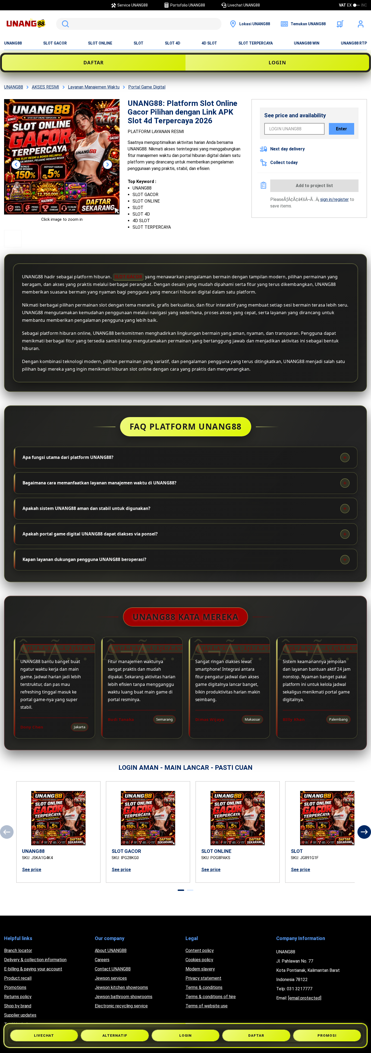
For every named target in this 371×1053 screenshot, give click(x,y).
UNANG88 (13, 43)
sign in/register (334, 199)
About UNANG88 (111, 950)
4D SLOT (209, 43)
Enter (341, 128)
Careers (102, 959)
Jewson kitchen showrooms (121, 987)
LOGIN (277, 62)
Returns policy (18, 996)
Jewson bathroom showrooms (123, 996)
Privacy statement (203, 978)
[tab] (181, 890)
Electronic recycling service (121, 1005)
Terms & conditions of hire (211, 996)
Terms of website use (207, 1005)
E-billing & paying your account (33, 969)
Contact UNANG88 (113, 969)
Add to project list (314, 185)
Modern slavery (200, 969)
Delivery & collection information (35, 959)
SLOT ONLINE (100, 43)
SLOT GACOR (55, 43)
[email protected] (304, 998)
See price (31, 869)
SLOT (138, 43)
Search (64, 24)
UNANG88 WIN (306, 43)
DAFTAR (93, 62)
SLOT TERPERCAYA (255, 43)
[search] (138, 24)
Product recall (18, 978)
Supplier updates (20, 1015)
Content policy (200, 950)
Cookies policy (199, 959)
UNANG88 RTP (354, 43)
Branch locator (18, 950)
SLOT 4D (172, 43)
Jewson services (111, 978)
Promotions (15, 987)
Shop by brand (17, 1005)
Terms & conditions (204, 987)
